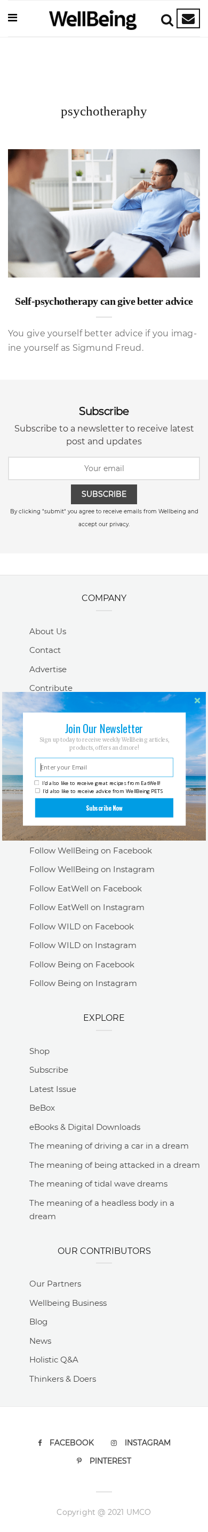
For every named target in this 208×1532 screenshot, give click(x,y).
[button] (104, 728)
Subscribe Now (104, 807)
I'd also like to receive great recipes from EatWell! (101, 783)
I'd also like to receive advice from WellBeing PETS (103, 790)
